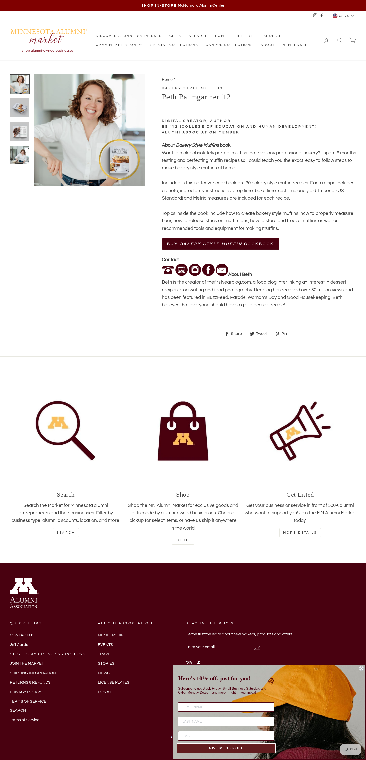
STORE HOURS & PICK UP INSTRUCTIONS (47, 654)
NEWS (104, 673)
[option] (183, 5)
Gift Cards (19, 645)
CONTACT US (22, 635)
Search (66, 532)
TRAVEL (105, 654)
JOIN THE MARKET (27, 663)
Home (221, 36)
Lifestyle (245, 36)
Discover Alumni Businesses (129, 36)
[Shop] (183, 431)
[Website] (181, 274)
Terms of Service (24, 720)
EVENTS (105, 645)
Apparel (198, 36)
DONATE (106, 692)
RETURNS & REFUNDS (30, 682)
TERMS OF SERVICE (28, 701)
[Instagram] (195, 274)
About (268, 45)
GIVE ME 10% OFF (226, 748)
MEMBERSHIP (110, 635)
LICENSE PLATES (113, 682)
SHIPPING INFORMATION (33, 673)
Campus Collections (229, 45)
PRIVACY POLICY (25, 692)
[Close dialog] (361, 668)
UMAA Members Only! (119, 45)
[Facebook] (208, 274)
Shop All (274, 36)
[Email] (222, 274)
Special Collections (174, 45)
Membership (295, 45)
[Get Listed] (300, 431)
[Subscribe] (257, 647)
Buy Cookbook (220, 244)
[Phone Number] (168, 274)
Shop (183, 540)
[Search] (66, 431)
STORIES (106, 663)
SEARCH (18, 710)
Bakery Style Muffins (192, 88)
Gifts (175, 36)
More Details (300, 532)
